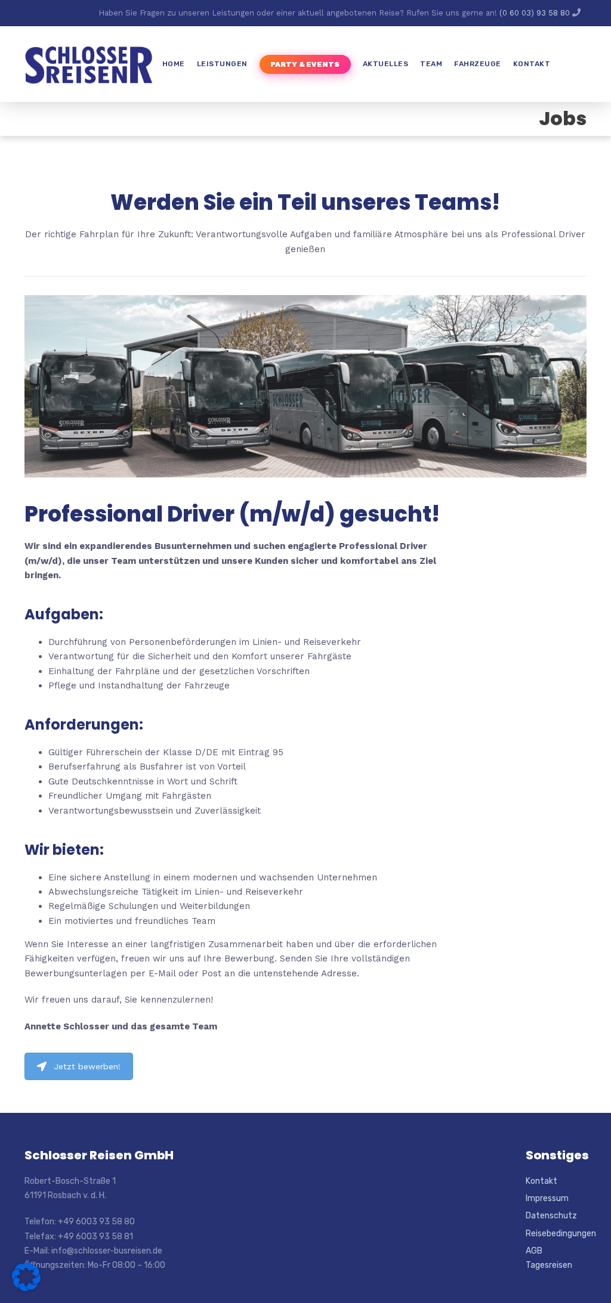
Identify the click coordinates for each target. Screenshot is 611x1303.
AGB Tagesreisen (549, 1258)
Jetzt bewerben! (87, 1066)
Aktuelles (386, 64)
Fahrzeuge (477, 64)
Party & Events (305, 64)
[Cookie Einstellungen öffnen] (26, 1288)
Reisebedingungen (556, 1233)
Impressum (547, 1198)
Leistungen (222, 64)
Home (173, 64)
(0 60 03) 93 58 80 (535, 12)
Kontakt (532, 64)
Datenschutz (551, 1216)
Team (431, 64)
